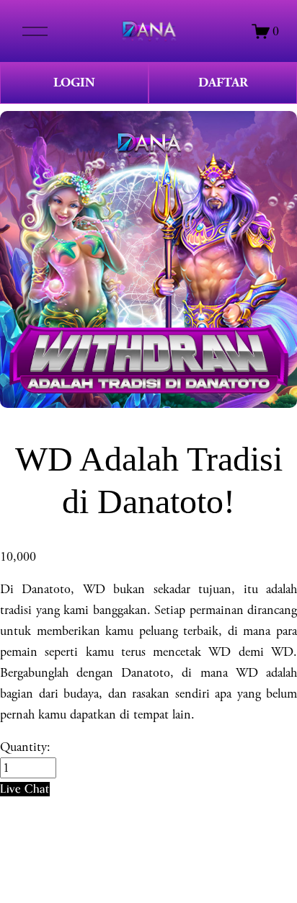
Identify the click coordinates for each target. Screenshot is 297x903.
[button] (25, 789)
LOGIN (74, 82)
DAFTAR (223, 82)
